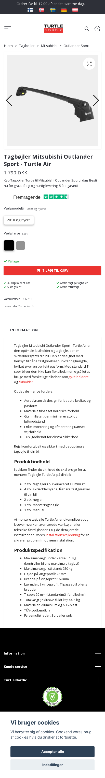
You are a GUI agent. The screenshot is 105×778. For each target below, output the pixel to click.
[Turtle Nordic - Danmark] (53, 28)
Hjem (8, 45)
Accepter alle (52, 751)
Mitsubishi (49, 45)
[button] (9, 100)
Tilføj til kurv (55, 270)
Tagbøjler (27, 45)
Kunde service (15, 666)
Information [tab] (24, 330)
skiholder (26, 382)
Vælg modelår (25, 208)
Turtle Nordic (15, 680)
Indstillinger (52, 765)
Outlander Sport (76, 45)
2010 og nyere (19, 219)
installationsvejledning (63, 535)
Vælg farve (16, 233)
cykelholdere (79, 376)
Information (14, 653)
